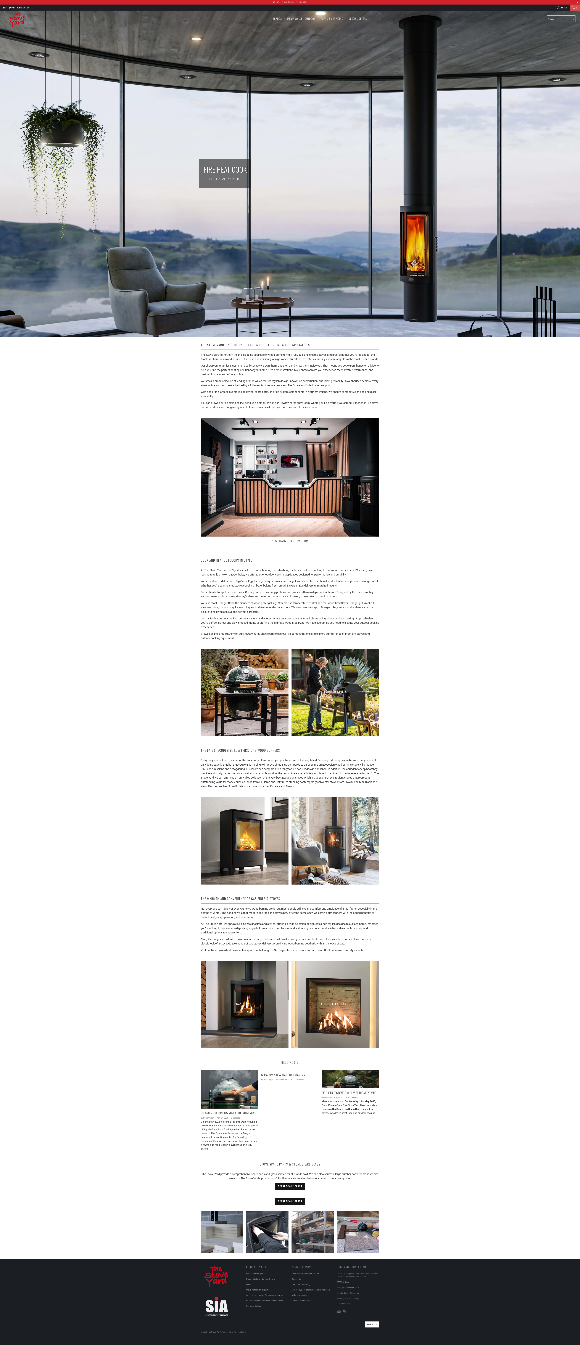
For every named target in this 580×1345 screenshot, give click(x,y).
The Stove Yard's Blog (301, 1284)
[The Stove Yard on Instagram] (344, 1312)
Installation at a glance (256, 1274)
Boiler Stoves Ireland (300, 1295)
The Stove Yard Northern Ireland (305, 1274)
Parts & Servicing (332, 19)
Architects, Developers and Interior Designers (311, 1290)
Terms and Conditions (301, 1301)
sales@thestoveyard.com (16, 7)
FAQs (248, 1284)
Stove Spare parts (290, 1186)
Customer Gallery (253, 1306)
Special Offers (358, 19)
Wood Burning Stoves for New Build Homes (264, 1295)
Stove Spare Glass (290, 1201)
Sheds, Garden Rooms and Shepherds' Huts (264, 1301)
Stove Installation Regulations (259, 1290)
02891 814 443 (343, 1282)
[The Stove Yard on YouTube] (339, 1312)
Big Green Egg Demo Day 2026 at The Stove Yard (228, 1113)
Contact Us (296, 1279)
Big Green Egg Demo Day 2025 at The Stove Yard (349, 1092)
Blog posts (290, 1062)
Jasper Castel (242, 1125)
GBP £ (370, 1324)
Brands (277, 19)
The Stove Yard (214, 1332)
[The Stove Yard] (48, 21)
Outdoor (310, 19)
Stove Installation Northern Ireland (260, 1279)
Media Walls (295, 19)
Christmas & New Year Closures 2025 (283, 1074)
